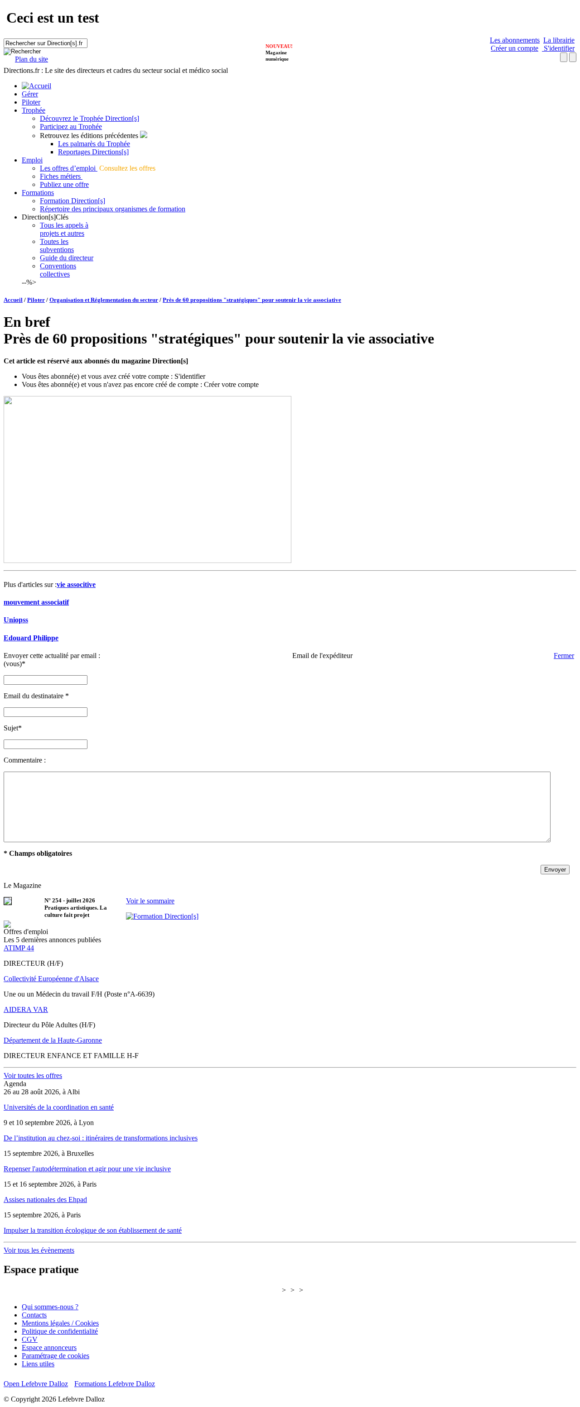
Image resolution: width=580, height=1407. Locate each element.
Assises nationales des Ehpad (45, 1199)
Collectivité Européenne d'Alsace (51, 979)
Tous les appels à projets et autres (64, 229)
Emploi (32, 160)
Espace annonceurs (49, 1347)
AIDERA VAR (26, 1009)
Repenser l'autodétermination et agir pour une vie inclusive (87, 1169)
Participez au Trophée (71, 126)
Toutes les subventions (57, 245)
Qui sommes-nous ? (50, 1307)
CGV (30, 1339)
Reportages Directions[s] (93, 152)
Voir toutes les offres (33, 1075)
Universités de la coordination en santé (59, 1107)
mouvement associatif (36, 602)
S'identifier (558, 48)
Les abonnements (515, 40)
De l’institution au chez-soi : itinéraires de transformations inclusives (101, 1138)
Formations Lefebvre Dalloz (114, 1384)
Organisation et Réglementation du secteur (103, 299)
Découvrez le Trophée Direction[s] (89, 118)
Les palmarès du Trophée (94, 144)
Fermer (564, 655)
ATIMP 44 (19, 948)
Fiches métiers (61, 176)
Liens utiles (38, 1364)
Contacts (34, 1315)
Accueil (13, 299)
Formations (38, 192)
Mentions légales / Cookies (60, 1323)
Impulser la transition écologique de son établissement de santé (93, 1230)
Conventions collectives (58, 270)
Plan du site (31, 59)
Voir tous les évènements (39, 1250)
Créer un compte (514, 48)
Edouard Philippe (31, 638)
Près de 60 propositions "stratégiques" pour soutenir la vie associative (252, 299)
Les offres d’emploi (68, 168)
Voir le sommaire (150, 901)
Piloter (31, 102)
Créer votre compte (231, 384)
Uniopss (16, 620)
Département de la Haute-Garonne (53, 1040)
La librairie (559, 40)
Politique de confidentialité (60, 1331)
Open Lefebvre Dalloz (36, 1384)
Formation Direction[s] (72, 201)
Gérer (30, 94)
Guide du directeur (66, 258)
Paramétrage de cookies (55, 1355)
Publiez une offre (64, 184)
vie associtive (76, 584)
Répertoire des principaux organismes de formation (112, 209)
